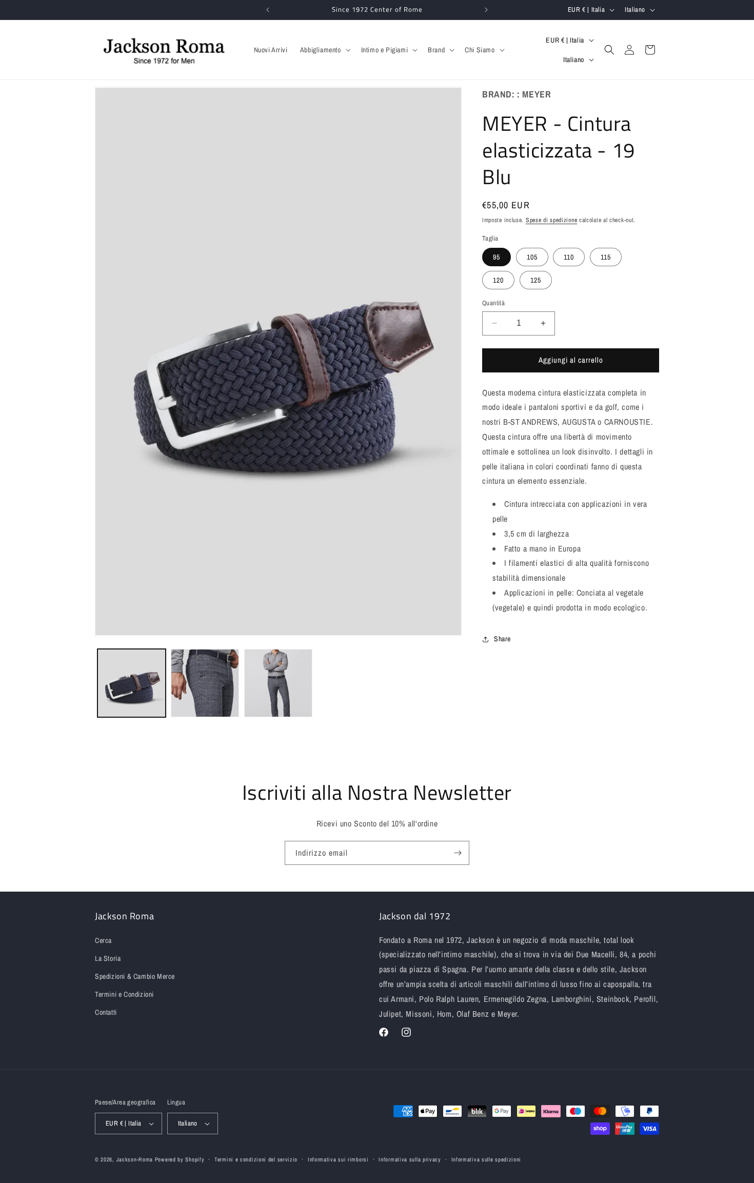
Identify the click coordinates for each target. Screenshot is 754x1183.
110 (569, 257)
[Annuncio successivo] (486, 9)
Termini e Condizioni (124, 994)
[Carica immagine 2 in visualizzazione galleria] (205, 683)
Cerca (103, 940)
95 (496, 257)
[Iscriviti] (457, 853)
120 (498, 280)
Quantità (493, 303)
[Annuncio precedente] (267, 9)
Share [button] (502, 638)
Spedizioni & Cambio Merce (135, 976)
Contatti (106, 1012)
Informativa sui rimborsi (338, 1159)
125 (535, 280)
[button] (324, 50)
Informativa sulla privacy (410, 1159)
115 (606, 257)
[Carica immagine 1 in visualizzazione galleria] (131, 683)
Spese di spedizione (551, 220)
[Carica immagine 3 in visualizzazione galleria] (278, 683)
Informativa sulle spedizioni (486, 1159)
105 (532, 257)
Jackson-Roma (134, 1159)
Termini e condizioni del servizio (255, 1159)
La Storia (108, 958)
